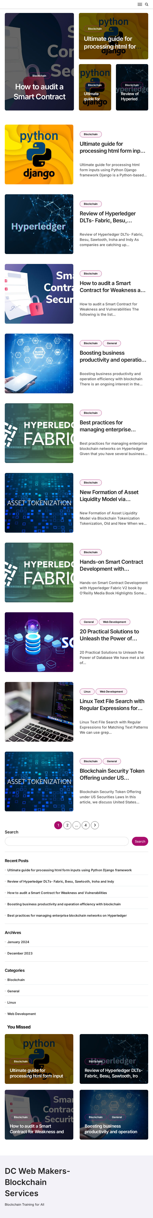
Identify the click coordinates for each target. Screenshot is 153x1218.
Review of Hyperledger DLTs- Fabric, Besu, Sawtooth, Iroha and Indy (110, 220)
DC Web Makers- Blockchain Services (37, 1182)
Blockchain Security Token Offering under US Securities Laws (112, 778)
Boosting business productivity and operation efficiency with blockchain (112, 360)
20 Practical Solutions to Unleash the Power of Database (109, 638)
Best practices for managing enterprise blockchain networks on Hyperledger (109, 433)
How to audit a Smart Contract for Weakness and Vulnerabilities (113, 290)
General (51, 75)
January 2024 (18, 942)
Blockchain (30, 75)
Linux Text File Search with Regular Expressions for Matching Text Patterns (112, 708)
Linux (87, 691)
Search (11, 832)
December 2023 (19, 953)
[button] (67, 62)
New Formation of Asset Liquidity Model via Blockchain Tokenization (109, 499)
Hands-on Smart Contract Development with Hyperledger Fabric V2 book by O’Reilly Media (114, 572)
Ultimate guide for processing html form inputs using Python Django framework (114, 154)
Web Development (114, 621)
